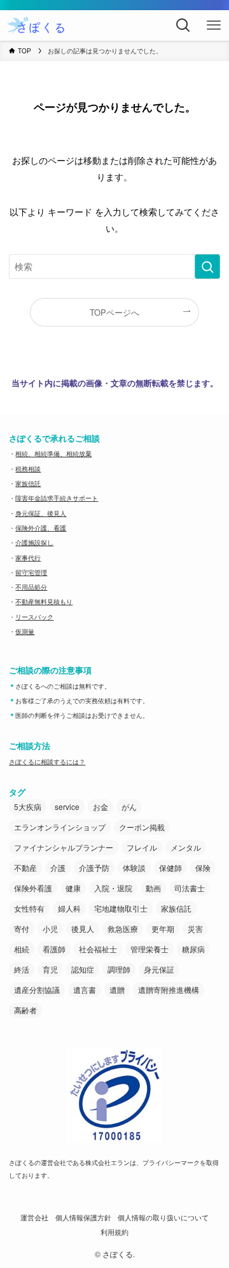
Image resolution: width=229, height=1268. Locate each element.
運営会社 (34, 1217)
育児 (50, 969)
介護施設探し (34, 542)
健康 (73, 887)
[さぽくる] (36, 25)
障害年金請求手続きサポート (56, 498)
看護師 (54, 948)
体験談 (134, 867)
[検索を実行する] (207, 266)
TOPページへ (114, 312)
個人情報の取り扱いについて (163, 1217)
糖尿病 (193, 948)
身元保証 (159, 969)
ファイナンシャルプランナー (63, 847)
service (67, 806)
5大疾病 (27, 806)
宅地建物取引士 (121, 908)
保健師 (170, 867)
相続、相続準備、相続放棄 (53, 453)
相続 (21, 948)
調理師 (119, 969)
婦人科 (69, 908)
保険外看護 (33, 887)
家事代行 (28, 557)
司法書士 (189, 887)
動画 (153, 887)
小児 (50, 928)
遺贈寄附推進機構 (168, 989)
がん (129, 806)
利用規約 (114, 1232)
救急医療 (123, 928)
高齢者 (25, 1009)
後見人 (82, 928)
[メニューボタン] (213, 25)
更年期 (162, 928)
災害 (195, 928)
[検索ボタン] (183, 25)
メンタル (185, 847)
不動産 (25, 867)
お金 (100, 806)
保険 (203, 867)
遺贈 (117, 989)
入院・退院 (113, 887)
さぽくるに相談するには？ (47, 761)
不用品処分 (31, 587)
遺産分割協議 (37, 989)
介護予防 (94, 867)
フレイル (142, 847)
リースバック (34, 616)
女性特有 (29, 908)
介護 (58, 867)
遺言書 (84, 989)
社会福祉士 (98, 948)
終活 (21, 969)
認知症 (82, 969)
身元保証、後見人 (40, 513)
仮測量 (24, 631)
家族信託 (28, 483)
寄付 (21, 928)
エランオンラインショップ (60, 826)
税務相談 (28, 468)
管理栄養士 (149, 948)
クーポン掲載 (142, 826)
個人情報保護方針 (83, 1217)
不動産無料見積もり (44, 601)
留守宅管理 (31, 572)
